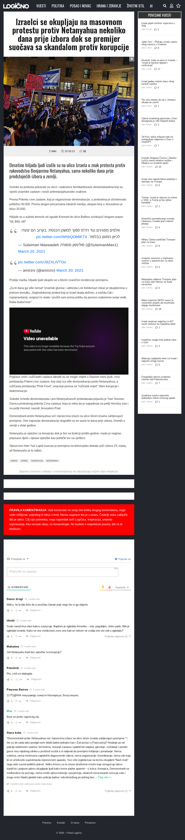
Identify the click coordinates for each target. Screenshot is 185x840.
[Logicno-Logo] (16, 6)
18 (160, 309)
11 (84, 151)
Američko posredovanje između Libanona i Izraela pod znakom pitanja (157, 221)
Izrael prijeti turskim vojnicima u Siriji (158, 24)
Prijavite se (124, 559)
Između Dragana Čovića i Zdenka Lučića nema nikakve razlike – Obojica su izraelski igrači (158, 160)
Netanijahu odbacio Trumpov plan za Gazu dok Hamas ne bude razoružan (158, 282)
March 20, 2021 (31, 251)
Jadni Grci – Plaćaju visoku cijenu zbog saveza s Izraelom (159, 43)
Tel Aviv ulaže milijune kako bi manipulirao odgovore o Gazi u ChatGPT (157, 139)
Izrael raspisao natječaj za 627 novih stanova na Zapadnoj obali (158, 322)
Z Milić (53, 151)
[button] (164, 5)
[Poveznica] (171, 6)
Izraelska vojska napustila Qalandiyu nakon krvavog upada (158, 396)
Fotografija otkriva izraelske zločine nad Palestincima (155, 378)
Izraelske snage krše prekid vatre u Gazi (158, 341)
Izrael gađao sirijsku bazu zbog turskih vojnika (157, 82)
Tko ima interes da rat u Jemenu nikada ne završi (158, 101)
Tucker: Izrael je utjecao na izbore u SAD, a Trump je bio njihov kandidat (159, 200)
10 (160, 166)
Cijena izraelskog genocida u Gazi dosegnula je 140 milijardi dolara (159, 119)
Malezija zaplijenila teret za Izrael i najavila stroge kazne (159, 359)
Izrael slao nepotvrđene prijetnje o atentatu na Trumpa (159, 180)
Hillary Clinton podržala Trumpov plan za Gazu (158, 240)
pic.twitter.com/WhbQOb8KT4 (61, 237)
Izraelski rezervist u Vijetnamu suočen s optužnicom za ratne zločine (157, 261)
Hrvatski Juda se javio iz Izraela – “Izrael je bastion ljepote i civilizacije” (159, 63)
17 (159, 69)
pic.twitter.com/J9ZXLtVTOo (42, 262)
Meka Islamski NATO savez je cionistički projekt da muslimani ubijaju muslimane (157, 303)
